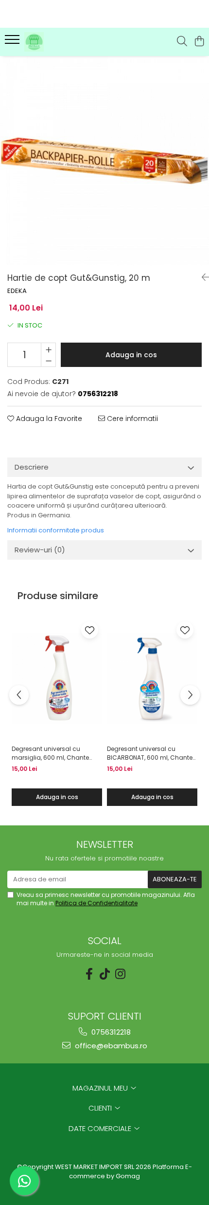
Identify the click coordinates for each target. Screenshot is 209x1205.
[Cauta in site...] (182, 42)
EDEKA (17, 291)
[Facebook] (89, 974)
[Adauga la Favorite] (89, 630)
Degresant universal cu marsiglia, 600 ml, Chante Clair (50, 753)
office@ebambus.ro (110, 1046)
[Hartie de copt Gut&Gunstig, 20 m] (104, 160)
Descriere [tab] (32, 467)
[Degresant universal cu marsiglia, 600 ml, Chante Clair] (57, 679)
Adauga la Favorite (48, 418)
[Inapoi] (201, 277)
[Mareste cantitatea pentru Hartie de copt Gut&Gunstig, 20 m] (48, 349)
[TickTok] (104, 974)
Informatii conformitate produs (55, 530)
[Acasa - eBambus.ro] (63, 42)
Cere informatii (131, 418)
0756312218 (110, 1032)
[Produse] (13, 42)
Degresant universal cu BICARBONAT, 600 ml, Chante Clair (149, 753)
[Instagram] (120, 974)
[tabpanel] (104, 160)
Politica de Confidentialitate (96, 903)
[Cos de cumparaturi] (199, 42)
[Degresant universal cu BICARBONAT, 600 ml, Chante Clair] (152, 679)
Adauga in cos (131, 355)
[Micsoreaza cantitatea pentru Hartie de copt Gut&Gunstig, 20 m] (48, 360)
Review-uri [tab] (40, 550)
